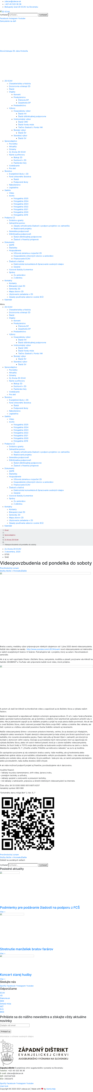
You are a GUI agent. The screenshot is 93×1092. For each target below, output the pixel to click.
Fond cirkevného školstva (20, 176)
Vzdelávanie (14, 165)
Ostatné (17, 267)
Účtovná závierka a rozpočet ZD (28, 253)
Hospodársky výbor (22, 111)
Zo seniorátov (20, 275)
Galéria (8, 190)
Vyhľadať (4, 15)
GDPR (11, 245)
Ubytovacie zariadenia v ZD (21, 294)
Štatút (11, 89)
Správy (12, 272)
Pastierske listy (20, 163)
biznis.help (51, 1089)
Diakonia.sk (5, 998)
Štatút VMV (23, 122)
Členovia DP (23, 100)
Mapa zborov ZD (16, 291)
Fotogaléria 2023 (21, 204)
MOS (2, 1012)
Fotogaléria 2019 (21, 215)
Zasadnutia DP (24, 103)
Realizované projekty (23, 228)
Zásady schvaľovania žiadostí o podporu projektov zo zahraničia (42, 226)
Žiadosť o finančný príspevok (26, 239)
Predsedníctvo (20, 105)
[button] (46, 21)
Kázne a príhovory (17, 155)
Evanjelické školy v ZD (18, 174)
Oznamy (12, 149)
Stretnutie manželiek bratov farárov (26, 949)
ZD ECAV (8, 81)
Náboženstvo (15, 185)
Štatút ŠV (22, 133)
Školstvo (8, 171)
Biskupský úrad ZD (17, 286)
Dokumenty (9, 242)
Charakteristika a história (20, 83)
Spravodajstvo (11, 141)
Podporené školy (21, 182)
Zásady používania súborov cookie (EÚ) (26, 297)
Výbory (12, 108)
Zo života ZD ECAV (17, 152)
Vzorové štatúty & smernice (21, 269)
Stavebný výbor (20, 135)
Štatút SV (22, 138)
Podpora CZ (10, 217)
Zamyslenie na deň (8, 21)
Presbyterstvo (20, 97)
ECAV (2, 993)
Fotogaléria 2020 (21, 212)
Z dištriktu (18, 278)
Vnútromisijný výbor (22, 119)
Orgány (12, 92)
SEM (2, 1001)
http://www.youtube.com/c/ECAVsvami (43, 649)
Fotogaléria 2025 (21, 198)
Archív (12, 196)
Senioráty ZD (14, 289)
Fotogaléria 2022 (21, 206)
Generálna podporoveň (19, 231)
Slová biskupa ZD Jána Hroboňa (14, 51)
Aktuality (13, 146)
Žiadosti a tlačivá (16, 261)
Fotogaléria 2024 (21, 201)
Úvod (7, 530)
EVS (2, 1009)
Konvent (17, 94)
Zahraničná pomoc (17, 223)
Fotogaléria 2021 (21, 209)
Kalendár (8, 300)
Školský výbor (20, 130)
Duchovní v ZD (20, 160)
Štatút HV (22, 113)
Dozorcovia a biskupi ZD (19, 86)
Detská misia (5, 1004)
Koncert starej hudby (16, 975)
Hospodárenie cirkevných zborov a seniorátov (33, 256)
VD (1, 995)
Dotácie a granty (16, 220)
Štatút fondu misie (26, 124)
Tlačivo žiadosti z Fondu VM (30, 127)
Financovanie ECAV (22, 258)
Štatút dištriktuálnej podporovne (32, 116)
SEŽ (1, 1006)
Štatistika (13, 248)
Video (11, 193)
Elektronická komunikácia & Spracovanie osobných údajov (39, 264)
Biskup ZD (18, 157)
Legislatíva (13, 187)
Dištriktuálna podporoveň (20, 234)
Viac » (2, 912)
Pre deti (12, 168)
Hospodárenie (15, 250)
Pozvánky (13, 144)
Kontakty (8, 280)
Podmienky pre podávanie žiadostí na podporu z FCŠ (40, 907)
